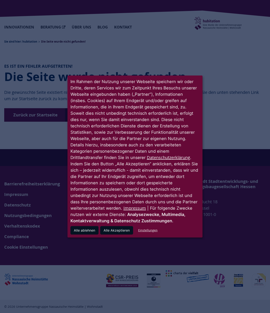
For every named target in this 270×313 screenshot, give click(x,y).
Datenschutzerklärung (168, 157)
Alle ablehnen (84, 230)
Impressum (134, 208)
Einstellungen (148, 230)
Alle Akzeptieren (117, 230)
